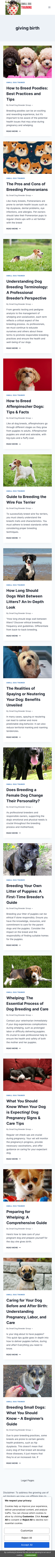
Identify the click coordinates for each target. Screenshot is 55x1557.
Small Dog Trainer (15, 82)
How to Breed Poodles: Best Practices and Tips (27, 94)
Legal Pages (27, 1480)
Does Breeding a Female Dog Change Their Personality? (24, 795)
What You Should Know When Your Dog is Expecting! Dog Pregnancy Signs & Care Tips (26, 1112)
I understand (31, 1555)
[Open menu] (49, 7)
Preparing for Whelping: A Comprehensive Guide (26, 1217)
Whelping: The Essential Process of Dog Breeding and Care (27, 1003)
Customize (27, 1530)
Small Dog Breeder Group (20, 105)
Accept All (26, 1544)
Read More (13, 131)
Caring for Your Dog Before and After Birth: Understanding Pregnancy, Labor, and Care (27, 1311)
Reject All (26, 1537)
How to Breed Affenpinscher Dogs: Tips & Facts (25, 406)
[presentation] (27, 62)
